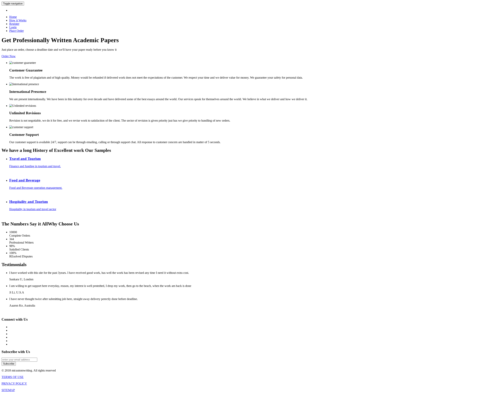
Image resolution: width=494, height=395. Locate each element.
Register (14, 23)
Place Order (16, 30)
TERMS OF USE (13, 377)
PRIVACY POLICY (14, 383)
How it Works (17, 20)
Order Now (9, 56)
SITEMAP (8, 390)
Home (13, 16)
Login (13, 27)
